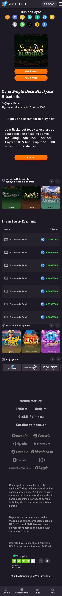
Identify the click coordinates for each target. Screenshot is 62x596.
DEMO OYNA (31, 78)
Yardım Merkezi (31, 401)
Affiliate (21, 409)
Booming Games (31, 352)
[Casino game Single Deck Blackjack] (31, 195)
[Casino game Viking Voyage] (50, 195)
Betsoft (11, 207)
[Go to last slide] (51, 181)
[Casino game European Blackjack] (11, 195)
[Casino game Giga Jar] (50, 339)
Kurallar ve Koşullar (31, 425)
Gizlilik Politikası (31, 416)
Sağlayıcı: (12, 103)
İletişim (40, 409)
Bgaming (11, 352)
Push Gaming (51, 352)
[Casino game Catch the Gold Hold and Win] (11, 339)
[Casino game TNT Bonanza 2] (31, 339)
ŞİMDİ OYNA (31, 71)
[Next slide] (57, 181)
